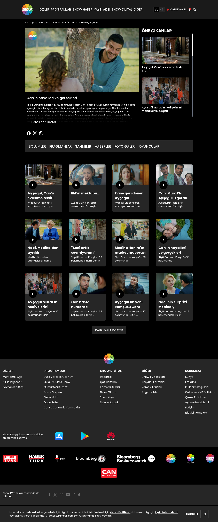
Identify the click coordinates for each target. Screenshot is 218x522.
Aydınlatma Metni (166, 512)
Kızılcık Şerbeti (12, 382)
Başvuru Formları (153, 382)
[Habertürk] (10, 458)
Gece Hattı (51, 397)
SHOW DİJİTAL (122, 9)
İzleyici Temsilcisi (196, 413)
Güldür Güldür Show (57, 382)
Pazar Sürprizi (53, 392)
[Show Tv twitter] (55, 494)
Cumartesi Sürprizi (56, 387)
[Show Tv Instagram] (61, 494)
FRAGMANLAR (60, 146)
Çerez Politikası (120, 512)
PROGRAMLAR (61, 9)
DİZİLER (44, 9)
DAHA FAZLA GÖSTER (109, 330)
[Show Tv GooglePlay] (85, 436)
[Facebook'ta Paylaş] (29, 133)
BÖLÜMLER (37, 146)
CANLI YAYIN (178, 9)
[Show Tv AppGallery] (111, 436)
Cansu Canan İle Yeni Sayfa (62, 407)
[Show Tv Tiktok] (79, 494)
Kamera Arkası (110, 387)
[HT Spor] (60, 458)
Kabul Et (192, 514)
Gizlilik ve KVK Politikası (200, 392)
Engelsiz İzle (150, 392)
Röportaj (106, 377)
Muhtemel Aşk (12, 377)
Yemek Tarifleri (152, 387)
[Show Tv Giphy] (74, 494)
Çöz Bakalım (108, 382)
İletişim (189, 407)
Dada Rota (51, 402)
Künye (189, 377)
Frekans (190, 382)
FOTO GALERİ (125, 146)
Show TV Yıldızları (153, 377)
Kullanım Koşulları (196, 387)
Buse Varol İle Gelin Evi (58, 377)
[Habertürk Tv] (36, 458)
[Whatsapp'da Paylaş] (41, 133)
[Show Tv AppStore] (59, 436)
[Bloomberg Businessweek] (136, 458)
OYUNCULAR (149, 146)
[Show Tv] (27, 9)
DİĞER (138, 9)
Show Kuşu (107, 397)
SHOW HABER (82, 9)
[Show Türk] (190, 458)
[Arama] (194, 9)
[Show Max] (210, 458)
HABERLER (103, 146)
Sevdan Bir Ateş (13, 387)
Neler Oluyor (108, 392)
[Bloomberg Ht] (91, 458)
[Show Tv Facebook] (49, 494)
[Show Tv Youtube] (68, 494)
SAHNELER (83, 146)
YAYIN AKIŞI (102, 9)
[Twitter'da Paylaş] (35, 133)
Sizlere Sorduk (109, 402)
